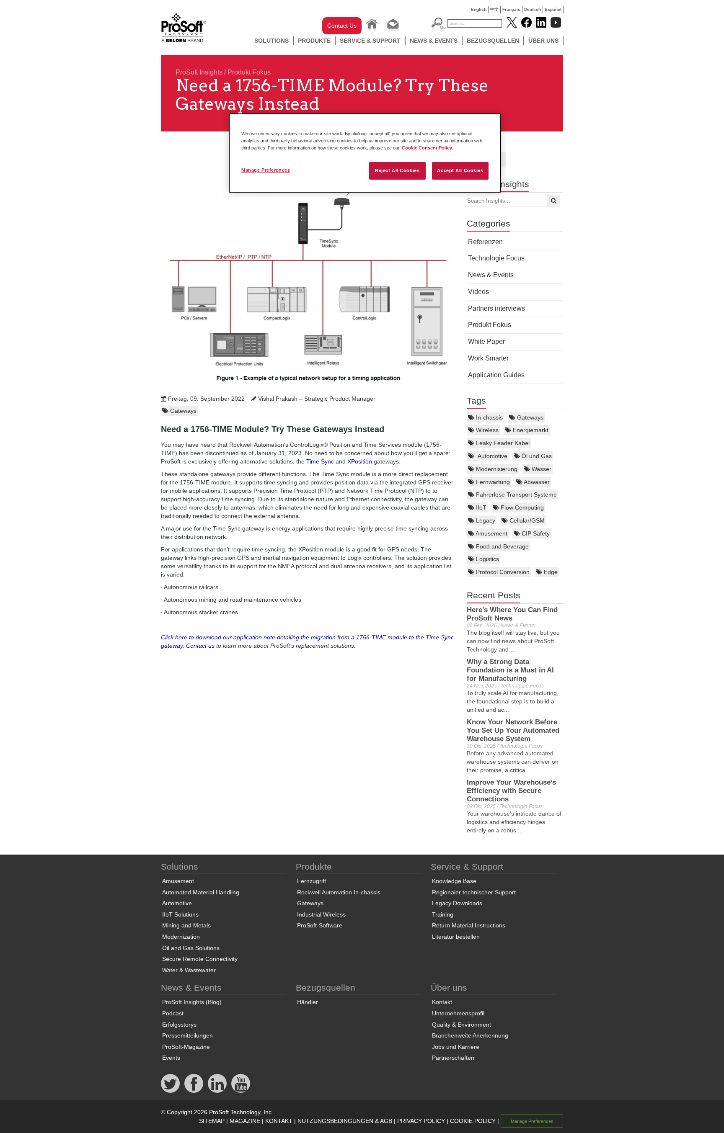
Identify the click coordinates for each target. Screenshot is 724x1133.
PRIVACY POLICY (421, 1121)
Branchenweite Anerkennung (470, 1035)
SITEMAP (212, 1121)
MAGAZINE (245, 1121)
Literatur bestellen (456, 936)
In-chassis (488, 417)
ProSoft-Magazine (186, 1046)
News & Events (434, 40)
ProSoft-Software (319, 925)
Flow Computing (521, 507)
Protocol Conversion (502, 572)
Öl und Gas (536, 456)
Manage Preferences (265, 170)
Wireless (486, 430)
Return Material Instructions (468, 925)
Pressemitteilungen (187, 1035)
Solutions (271, 40)
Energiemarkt (529, 430)
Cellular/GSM (526, 520)
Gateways (529, 417)
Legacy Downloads (457, 903)
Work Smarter (488, 358)
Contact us (200, 645)
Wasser (540, 469)
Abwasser (536, 482)
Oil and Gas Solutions (191, 948)
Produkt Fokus (249, 72)
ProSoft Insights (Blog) (192, 1002)
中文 (494, 9)
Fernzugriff (311, 881)
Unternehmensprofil (458, 1013)
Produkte (314, 40)
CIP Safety (535, 533)
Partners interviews (496, 308)
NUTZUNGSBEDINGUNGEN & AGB (344, 1121)
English (478, 9)
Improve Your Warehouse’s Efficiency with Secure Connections (511, 790)
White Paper (486, 341)
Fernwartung (492, 482)
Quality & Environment (461, 1024)
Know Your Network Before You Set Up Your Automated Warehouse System (513, 730)
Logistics (486, 559)
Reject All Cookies (397, 170)
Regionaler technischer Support (474, 892)
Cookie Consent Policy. (427, 147)
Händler (307, 1002)
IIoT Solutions (180, 914)
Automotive (490, 456)
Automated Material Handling (200, 892)
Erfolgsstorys (179, 1024)
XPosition (359, 461)
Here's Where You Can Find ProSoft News (512, 614)
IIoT (480, 507)
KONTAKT (278, 1121)
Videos (478, 291)
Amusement (490, 533)
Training (442, 914)
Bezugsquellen (493, 40)
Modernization (181, 936)
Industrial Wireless (321, 914)
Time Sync (320, 461)
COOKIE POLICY (473, 1121)
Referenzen (485, 241)
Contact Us (342, 25)
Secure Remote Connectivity (200, 958)
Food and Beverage (501, 546)
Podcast (173, 1013)
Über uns (543, 40)
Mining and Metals (186, 925)
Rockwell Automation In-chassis (338, 892)
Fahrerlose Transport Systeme (515, 494)
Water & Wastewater (189, 970)
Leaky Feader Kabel (502, 443)
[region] (365, 153)
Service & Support (370, 40)
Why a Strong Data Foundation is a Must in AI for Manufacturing (510, 670)
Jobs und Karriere (455, 1046)
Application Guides (496, 375)
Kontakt (442, 1002)
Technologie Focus (496, 258)
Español (553, 9)
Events (171, 1057)
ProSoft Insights (199, 72)
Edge (550, 572)
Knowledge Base (454, 881)
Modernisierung (495, 469)
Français (511, 9)
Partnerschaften (453, 1057)
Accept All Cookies (460, 170)
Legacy (484, 520)
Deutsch (532, 9)
